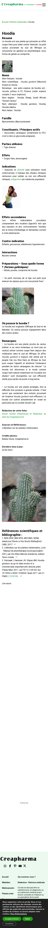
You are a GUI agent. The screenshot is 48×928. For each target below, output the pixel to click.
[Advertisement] (23, 689)
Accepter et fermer (12, 919)
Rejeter (27, 919)
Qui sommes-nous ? (27, 877)
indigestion (16, 179)
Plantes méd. (8, 894)
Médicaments (8, 888)
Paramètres (9, 924)
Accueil (5, 22)
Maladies (6, 882)
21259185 (13, 576)
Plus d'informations (18, 914)
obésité (20, 170)
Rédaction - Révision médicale (31, 882)
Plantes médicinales (18, 22)
